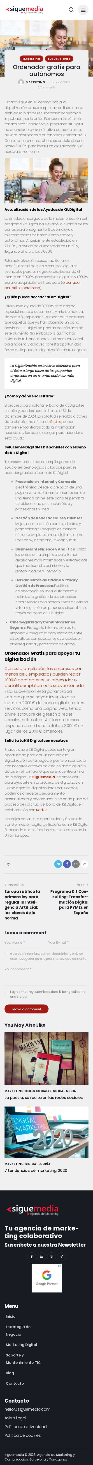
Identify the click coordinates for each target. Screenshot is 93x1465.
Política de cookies (23, 1435)
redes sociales (38, 1091)
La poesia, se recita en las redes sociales (44, 1097)
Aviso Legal (15, 1418)
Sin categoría (37, 1164)
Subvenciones (59, 59)
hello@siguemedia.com (27, 1409)
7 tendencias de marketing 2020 (36, 1170)
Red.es (55, 421)
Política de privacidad (26, 1426)
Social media (64, 1091)
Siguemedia (43, 777)
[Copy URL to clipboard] (84, 864)
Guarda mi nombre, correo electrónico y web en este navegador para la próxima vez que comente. (48, 956)
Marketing (31, 59)
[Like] (9, 864)
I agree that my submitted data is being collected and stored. (47, 994)
